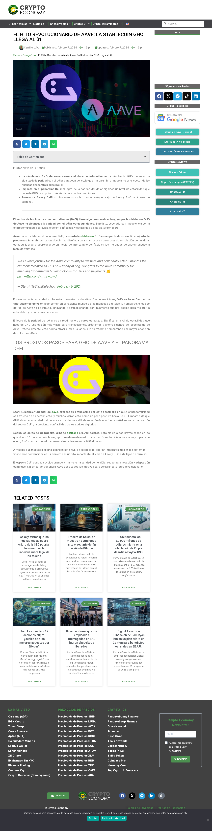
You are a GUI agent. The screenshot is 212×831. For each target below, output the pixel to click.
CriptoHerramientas (105, 23)
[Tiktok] (187, 96)
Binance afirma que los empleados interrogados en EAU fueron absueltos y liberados (81, 638)
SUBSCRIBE (180, 759)
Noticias (38, 23)
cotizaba (72, 433)
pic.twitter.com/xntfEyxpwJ (37, 276)
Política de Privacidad (140, 807)
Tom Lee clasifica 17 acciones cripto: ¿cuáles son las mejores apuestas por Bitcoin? (34, 638)
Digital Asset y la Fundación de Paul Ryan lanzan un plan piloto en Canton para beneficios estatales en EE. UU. (129, 638)
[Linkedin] (196, 96)
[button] (17, 144)
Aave (55, 412)
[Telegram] (177, 96)
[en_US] (127, 24)
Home (16, 55)
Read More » (34, 587)
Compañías (29, 55)
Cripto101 (80, 23)
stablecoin (87, 236)
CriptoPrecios (59, 23)
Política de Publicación (170, 807)
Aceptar (93, 818)
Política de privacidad (113, 818)
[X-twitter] (168, 96)
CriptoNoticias (18, 23)
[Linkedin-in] (151, 795)
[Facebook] (159, 96)
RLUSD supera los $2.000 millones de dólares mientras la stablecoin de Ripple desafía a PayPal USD (128, 544)
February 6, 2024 (69, 286)
